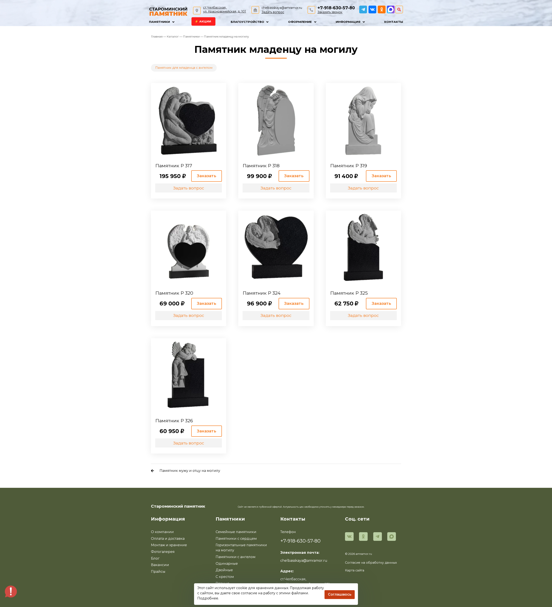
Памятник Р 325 (349, 293)
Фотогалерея (163, 552)
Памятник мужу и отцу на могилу (190, 471)
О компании (162, 532)
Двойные (224, 570)
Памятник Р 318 (261, 165)
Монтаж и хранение (169, 545)
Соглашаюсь (339, 594)
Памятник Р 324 (262, 293)
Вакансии (160, 565)
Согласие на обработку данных (371, 563)
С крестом (225, 577)
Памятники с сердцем (236, 539)
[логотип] (168, 11)
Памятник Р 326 (174, 420)
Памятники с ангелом (236, 557)
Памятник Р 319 (348, 165)
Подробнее (207, 598)
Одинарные (227, 564)
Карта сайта (354, 570)
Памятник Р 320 (174, 293)
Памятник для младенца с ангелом (183, 68)
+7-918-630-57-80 (336, 8)
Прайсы (158, 571)
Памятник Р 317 (173, 165)
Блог (155, 558)
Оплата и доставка (168, 539)
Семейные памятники (236, 532)
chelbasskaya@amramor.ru (282, 8)
